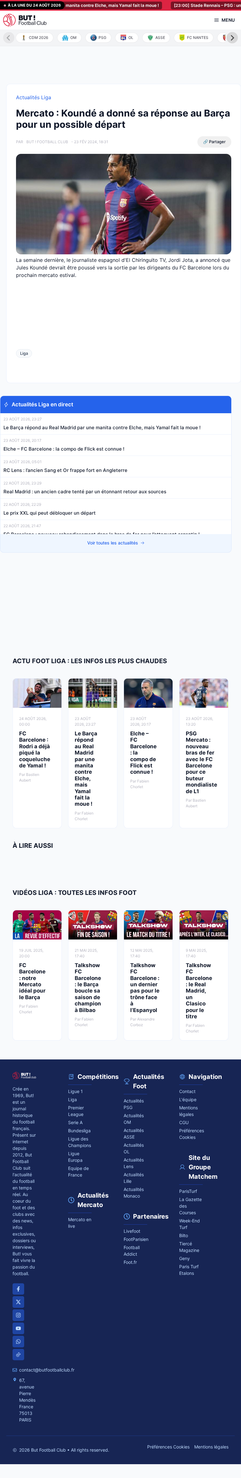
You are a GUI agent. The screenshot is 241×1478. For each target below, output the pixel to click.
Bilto (183, 1235)
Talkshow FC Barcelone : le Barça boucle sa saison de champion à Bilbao (88, 987)
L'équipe (187, 1099)
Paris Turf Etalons (189, 1270)
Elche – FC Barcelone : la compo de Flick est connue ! (63, 449)
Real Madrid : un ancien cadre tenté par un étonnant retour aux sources (84, 492)
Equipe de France (78, 1172)
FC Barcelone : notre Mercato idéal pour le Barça (32, 981)
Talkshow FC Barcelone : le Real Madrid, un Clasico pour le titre (199, 991)
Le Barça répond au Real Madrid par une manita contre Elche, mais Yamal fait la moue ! (102, 427)
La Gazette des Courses (190, 1206)
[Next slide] (232, 37)
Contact (187, 1091)
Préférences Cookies (168, 1446)
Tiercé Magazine (189, 1247)
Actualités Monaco (134, 1193)
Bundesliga (79, 1130)
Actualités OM (134, 1119)
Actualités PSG (134, 1104)
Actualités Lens (134, 1163)
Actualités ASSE (134, 1134)
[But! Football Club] (24, 20)
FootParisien (135, 1239)
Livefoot (132, 1231)
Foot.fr (130, 1262)
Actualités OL (134, 1148)
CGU (184, 1122)
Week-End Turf (189, 1224)
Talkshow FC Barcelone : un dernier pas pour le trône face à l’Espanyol (144, 987)
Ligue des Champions (79, 1142)
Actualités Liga (33, 97)
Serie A (75, 1122)
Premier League (76, 1111)
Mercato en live (79, 1223)
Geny (184, 1258)
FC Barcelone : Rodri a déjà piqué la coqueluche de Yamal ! (34, 749)
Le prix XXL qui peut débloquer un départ (49, 513)
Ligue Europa (75, 1157)
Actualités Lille (134, 1178)
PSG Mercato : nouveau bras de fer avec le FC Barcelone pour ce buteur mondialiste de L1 (201, 762)
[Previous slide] (8, 37)
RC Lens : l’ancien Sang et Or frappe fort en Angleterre (65, 470)
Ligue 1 (75, 1091)
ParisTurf (188, 1191)
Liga (24, 353)
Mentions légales (188, 1111)
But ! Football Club (47, 141)
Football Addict (132, 1251)
